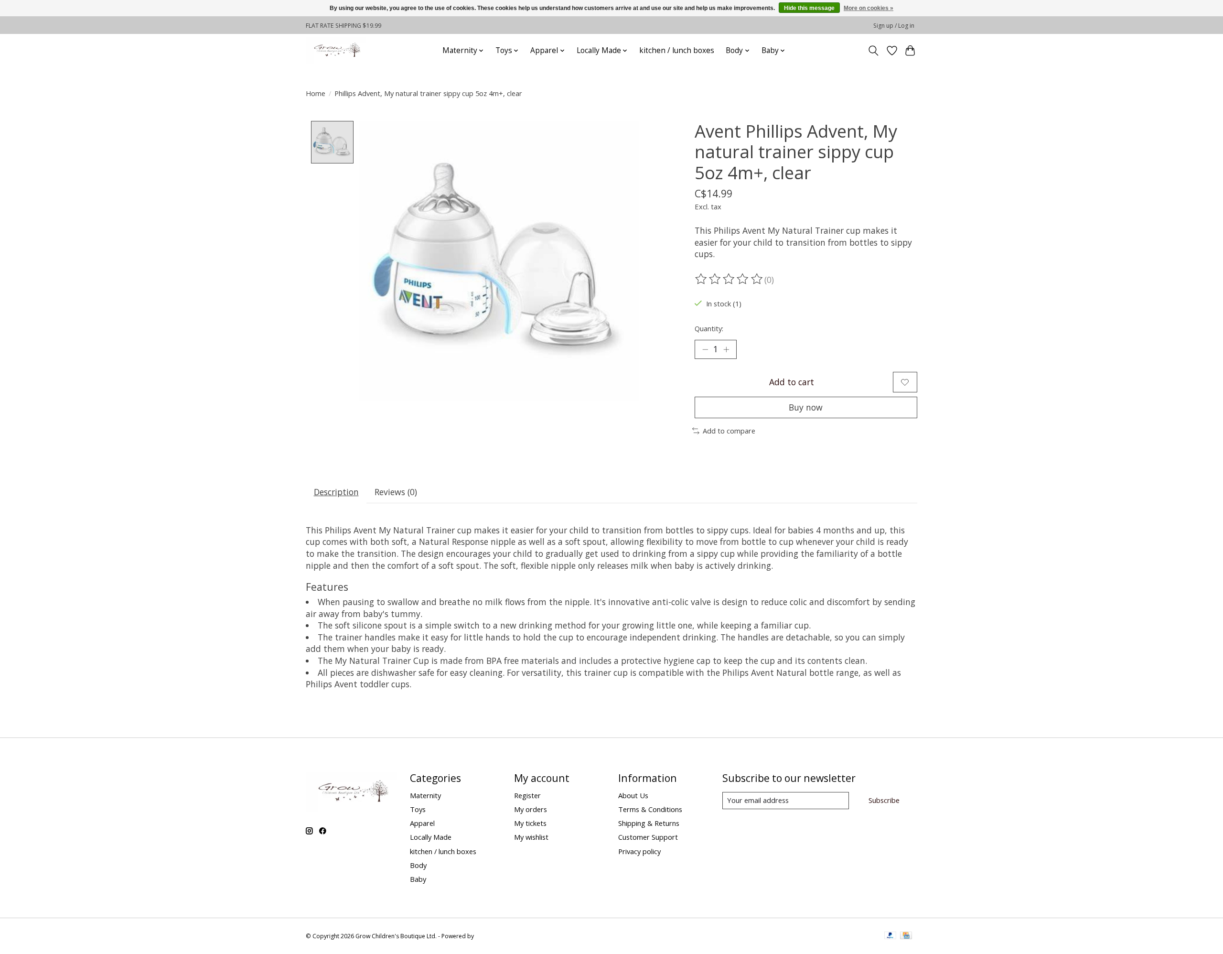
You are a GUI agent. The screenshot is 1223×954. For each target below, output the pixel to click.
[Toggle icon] (873, 50)
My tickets (530, 823)
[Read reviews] (729, 279)
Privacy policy (639, 851)
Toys (418, 809)
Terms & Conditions (650, 809)
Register (527, 795)
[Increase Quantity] (726, 349)
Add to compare (729, 430)
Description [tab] (336, 492)
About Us (633, 795)
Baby (418, 879)
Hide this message (809, 8)
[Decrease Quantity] (705, 349)
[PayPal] (890, 936)
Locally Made (430, 837)
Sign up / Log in (893, 26)
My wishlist (531, 837)
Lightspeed (490, 936)
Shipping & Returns (648, 823)
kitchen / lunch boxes (676, 50)
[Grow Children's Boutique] (336, 50)
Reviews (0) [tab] (396, 492)
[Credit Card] (906, 936)
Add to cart (791, 382)
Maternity (425, 795)
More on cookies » (868, 8)
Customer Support (648, 837)
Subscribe (884, 800)
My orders (530, 809)
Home (315, 93)
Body (418, 865)
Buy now (806, 407)
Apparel (422, 823)
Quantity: (709, 328)
